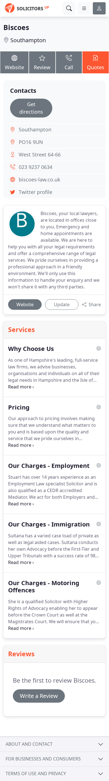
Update (62, 304)
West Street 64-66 (40, 154)
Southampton (28, 40)
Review (42, 67)
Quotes (95, 67)
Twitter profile (35, 192)
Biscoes (16, 27)
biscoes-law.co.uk (39, 179)
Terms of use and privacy (36, 773)
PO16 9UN (31, 142)
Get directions (31, 108)
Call (69, 67)
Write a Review (39, 696)
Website (14, 67)
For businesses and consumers (43, 759)
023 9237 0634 (35, 167)
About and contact (29, 744)
